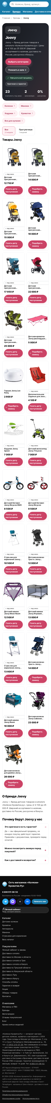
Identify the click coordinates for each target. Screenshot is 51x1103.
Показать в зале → (17, 70)
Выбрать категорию (18, 62)
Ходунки (10, 113)
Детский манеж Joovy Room (11, 721)
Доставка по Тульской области (16, 968)
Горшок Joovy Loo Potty (12, 392)
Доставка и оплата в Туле (14, 960)
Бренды (17, 11)
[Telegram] (5, 902)
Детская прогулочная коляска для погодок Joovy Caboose (35, 175)
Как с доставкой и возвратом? (20, 860)
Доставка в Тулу (9, 975)
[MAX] (13, 902)
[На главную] (4, 4)
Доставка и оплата (10, 953)
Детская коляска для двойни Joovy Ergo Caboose (12, 772)
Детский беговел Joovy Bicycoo (36, 504)
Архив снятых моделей (13, 1024)
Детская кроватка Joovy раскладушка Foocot (37, 337)
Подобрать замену (37, 190)
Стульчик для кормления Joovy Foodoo (12, 667)
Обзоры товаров (9, 993)
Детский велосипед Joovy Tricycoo (37, 450)
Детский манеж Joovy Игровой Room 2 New (35, 612)
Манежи (26, 106)
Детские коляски (10, 921)
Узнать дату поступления (12, 190)
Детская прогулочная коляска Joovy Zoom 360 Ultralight (37, 287)
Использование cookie (11, 1098)
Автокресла (7, 929)
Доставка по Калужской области (17, 971)
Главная (6, 18)
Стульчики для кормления (14, 936)
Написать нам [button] (40, 901)
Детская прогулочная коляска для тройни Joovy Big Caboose (13, 341)
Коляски (10, 106)
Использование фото (31, 1098)
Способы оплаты (10, 982)
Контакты (6, 996)
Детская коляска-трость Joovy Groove (36, 663)
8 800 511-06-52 (10, 892)
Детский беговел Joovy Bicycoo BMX (13, 504)
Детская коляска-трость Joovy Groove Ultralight (36, 558)
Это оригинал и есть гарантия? (21, 827)
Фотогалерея (8, 1014)
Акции (5, 989)
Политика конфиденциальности (15, 1091)
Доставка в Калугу (10, 978)
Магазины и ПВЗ (9, 1007)
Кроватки (27, 113)
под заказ (10, 174)
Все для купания (14, 121)
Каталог (6, 11)
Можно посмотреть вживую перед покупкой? (23, 850)
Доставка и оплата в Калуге (15, 964)
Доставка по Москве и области (16, 957)
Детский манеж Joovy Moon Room (12, 612)
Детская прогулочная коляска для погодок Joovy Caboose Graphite (12, 178)
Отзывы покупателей (12, 1017)
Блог (4, 1021)
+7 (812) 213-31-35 (14, 1045)
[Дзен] (20, 902)
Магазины (28, 11)
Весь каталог (8, 939)
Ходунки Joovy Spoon (11, 450)
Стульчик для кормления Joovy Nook (12, 558)
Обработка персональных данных (15, 1095)
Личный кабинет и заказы (14, 950)
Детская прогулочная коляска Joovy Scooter (34, 229)
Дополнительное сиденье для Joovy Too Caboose (37, 395)
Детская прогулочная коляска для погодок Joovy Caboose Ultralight (12, 287)
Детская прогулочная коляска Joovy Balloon (10, 232)
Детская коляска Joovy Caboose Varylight (36, 717)
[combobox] (31, 4)
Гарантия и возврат (11, 985)
